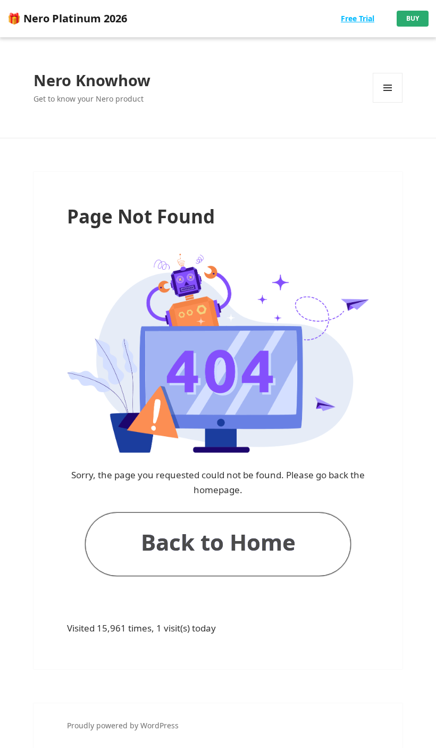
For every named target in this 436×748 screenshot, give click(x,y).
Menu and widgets (388, 102)
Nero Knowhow (91, 80)
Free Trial (357, 18)
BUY (412, 18)
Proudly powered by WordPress (123, 725)
